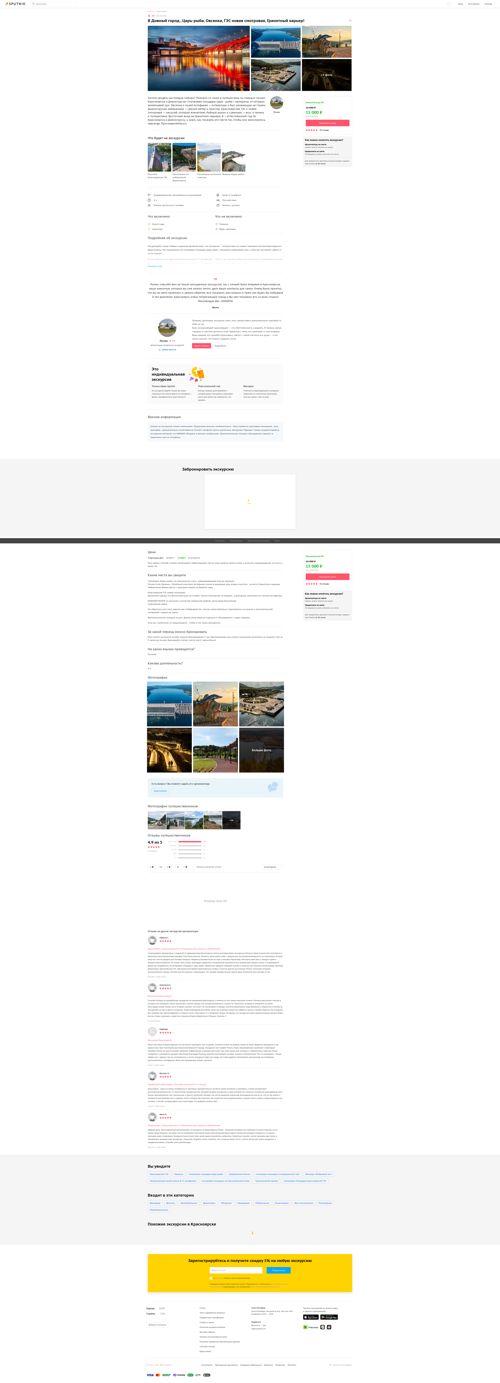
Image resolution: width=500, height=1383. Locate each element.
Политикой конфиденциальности (266, 1287)
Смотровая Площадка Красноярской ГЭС (305, 1181)
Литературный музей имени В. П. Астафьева (173, 1181)
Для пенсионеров (304, 1203)
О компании (206, 1365)
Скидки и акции (207, 1322)
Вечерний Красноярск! (160, 996)
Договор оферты (207, 1332)
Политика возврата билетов (212, 1327)
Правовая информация (251, 1365)
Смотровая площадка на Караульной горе (278, 1174)
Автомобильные (189, 1203)
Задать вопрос (201, 345)
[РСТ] (329, 1327)
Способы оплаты (207, 1346)
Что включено (236, 541)
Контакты (292, 1365)
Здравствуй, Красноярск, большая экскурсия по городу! (177, 1084)
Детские (170, 1203)
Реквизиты (280, 1365)
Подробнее (220, 345)
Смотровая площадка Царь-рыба (206, 1174)
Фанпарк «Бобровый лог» (318, 1174)
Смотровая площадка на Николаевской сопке (225, 1181)
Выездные (155, 1203)
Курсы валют (205, 1351)
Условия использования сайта (213, 1337)
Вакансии (268, 1365)
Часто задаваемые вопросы (212, 1313)
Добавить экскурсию (157, 1325)
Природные (244, 1203)
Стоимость (220, 541)
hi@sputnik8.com (258, 1329)
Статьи (202, 1308)
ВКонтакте (255, 1325)
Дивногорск (209, 1203)
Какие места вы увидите (259, 541)
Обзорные (226, 1203)
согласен (219, 1278)
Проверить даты (327, 123)
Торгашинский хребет (266, 1181)
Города (155, 1308)
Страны (155, 1313)
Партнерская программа (226, 1365)
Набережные (262, 1203)
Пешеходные (282, 1203)
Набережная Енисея (239, 1174)
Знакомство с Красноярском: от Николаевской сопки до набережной (184, 948)
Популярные (325, 1203)
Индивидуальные (159, 1209)
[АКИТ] (322, 1327)
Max (264, 1325)
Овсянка (178, 1174)
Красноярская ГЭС (159, 1174)
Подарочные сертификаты (212, 1317)
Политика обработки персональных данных (220, 1342)
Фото (277, 541)
